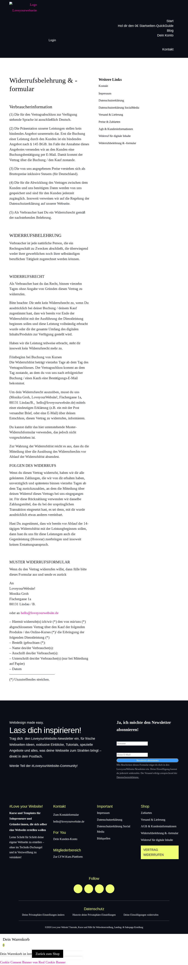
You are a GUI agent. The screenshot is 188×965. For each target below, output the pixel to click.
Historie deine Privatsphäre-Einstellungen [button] (94, 914)
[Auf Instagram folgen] (88, 888)
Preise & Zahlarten (109, 121)
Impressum (105, 93)
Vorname (123, 737)
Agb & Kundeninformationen (116, 129)
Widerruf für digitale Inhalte (115, 136)
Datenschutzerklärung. (128, 777)
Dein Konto (165, 35)
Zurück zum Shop (47, 954)
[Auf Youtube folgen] (78, 888)
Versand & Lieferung (111, 114)
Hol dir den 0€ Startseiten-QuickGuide (145, 26)
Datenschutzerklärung (111, 100)
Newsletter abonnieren (147, 760)
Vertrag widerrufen (153, 852)
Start (170, 21)
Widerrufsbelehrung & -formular (117, 143)
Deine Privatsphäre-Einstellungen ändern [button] (43, 914)
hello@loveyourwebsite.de (39, 613)
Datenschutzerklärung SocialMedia (119, 107)
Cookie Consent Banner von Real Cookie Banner (33, 962)
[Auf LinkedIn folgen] (110, 888)
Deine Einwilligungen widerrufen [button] (141, 914)
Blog (170, 30)
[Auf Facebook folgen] (99, 888)
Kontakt (167, 49)
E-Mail (121, 749)
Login (52, 40)
